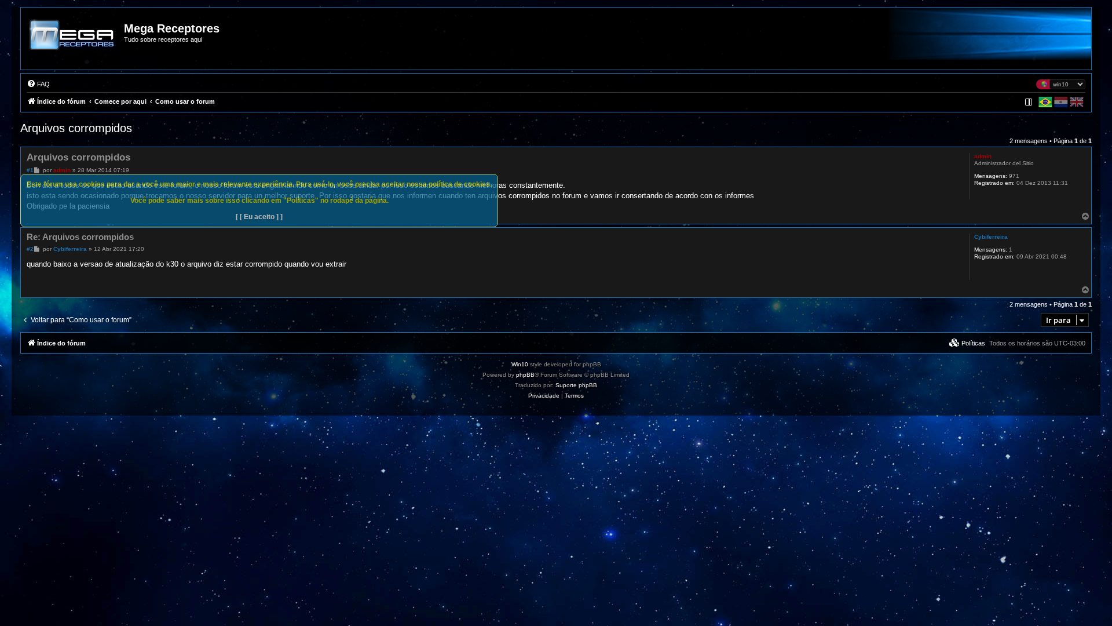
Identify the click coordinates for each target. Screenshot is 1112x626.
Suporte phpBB (576, 385)
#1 (30, 170)
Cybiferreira (991, 237)
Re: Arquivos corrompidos (80, 237)
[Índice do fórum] (73, 43)
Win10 (519, 364)
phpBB (525, 375)
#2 (30, 249)
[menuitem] (38, 84)
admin (983, 156)
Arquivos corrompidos (76, 128)
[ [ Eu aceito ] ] (259, 217)
